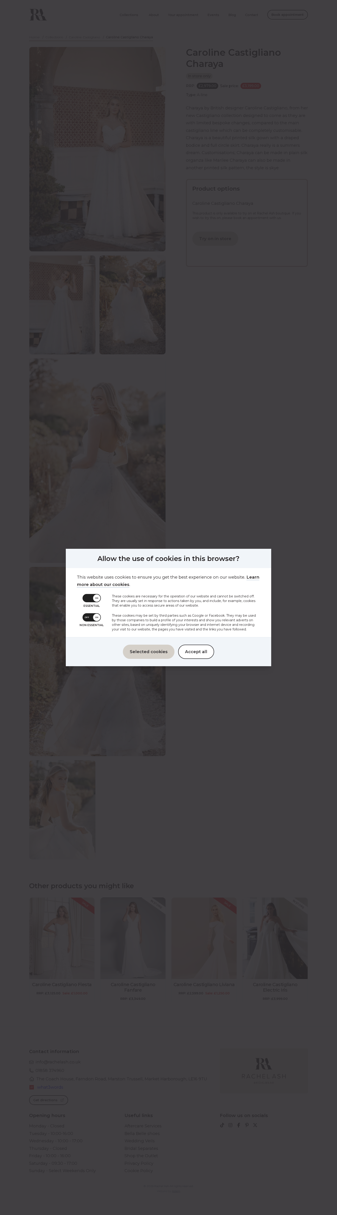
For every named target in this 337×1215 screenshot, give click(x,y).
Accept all (196, 651)
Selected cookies (149, 651)
